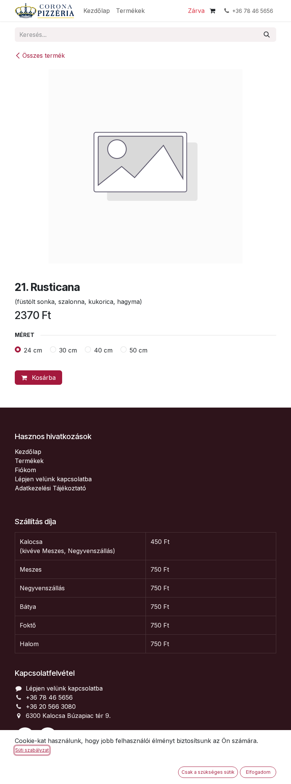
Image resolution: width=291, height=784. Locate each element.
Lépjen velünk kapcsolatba (53, 479)
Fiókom (25, 470)
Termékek (29, 461)
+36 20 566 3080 (51, 706)
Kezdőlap (28, 451)
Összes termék (43, 55)
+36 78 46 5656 (49, 697)
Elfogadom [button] (258, 772)
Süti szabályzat (32, 750)
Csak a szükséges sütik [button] (208, 772)
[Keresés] (266, 34)
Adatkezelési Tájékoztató (50, 488)
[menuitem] (96, 10)
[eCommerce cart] (212, 10)
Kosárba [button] (43, 377)
